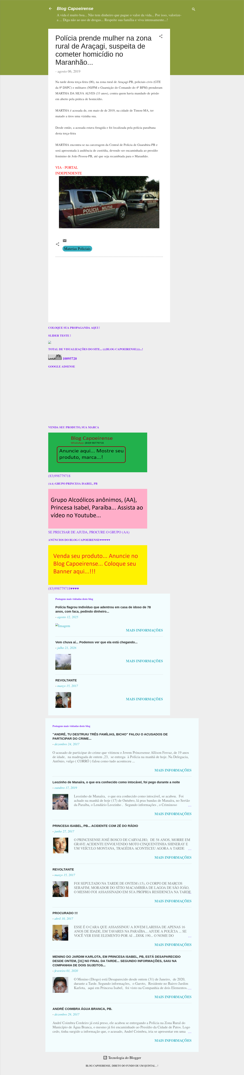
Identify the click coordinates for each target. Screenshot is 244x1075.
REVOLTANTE (66, 680)
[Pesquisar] (193, 9)
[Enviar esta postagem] (65, 241)
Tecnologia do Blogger (124, 1057)
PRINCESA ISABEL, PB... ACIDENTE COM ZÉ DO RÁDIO (95, 826)
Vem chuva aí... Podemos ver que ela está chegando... (96, 642)
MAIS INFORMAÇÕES (144, 630)
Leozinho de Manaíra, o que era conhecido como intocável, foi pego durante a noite (116, 782)
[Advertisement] (195, 51)
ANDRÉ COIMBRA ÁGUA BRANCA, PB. (82, 1009)
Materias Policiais (77, 248)
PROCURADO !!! (65, 913)
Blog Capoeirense (75, 8)
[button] (161, 36)
